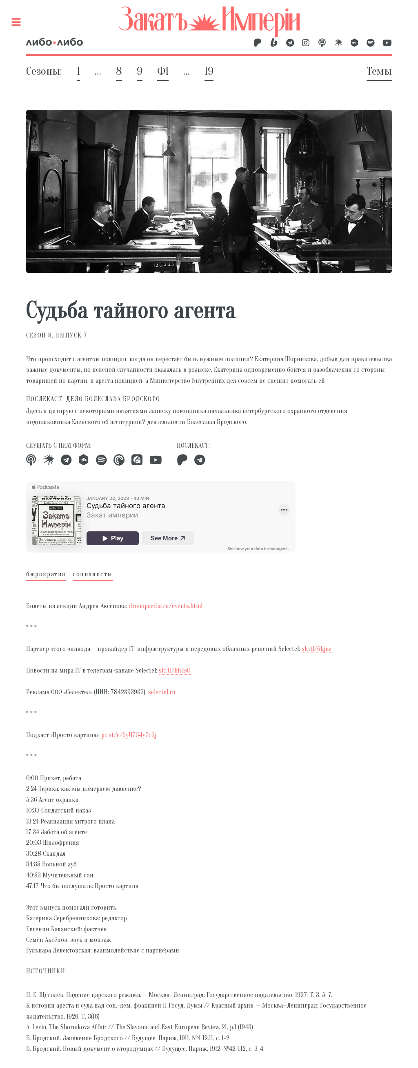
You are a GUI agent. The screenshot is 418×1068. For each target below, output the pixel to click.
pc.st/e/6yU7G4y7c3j (128, 735)
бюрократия (46, 574)
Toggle (17, 18)
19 (209, 71)
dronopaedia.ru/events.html (165, 606)
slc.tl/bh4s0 (175, 670)
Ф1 (163, 71)
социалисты (93, 574)
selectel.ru (162, 692)
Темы (379, 71)
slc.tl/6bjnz (316, 649)
